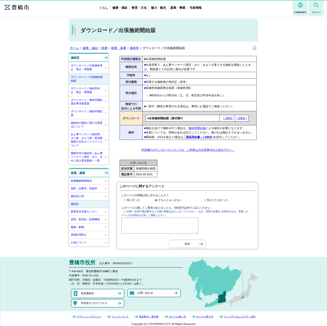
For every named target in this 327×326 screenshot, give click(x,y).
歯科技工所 (77, 196)
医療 (104, 48)
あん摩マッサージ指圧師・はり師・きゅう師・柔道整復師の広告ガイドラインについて (87, 140)
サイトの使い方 (177, 316)
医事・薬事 (118, 48)
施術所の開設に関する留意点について (87, 124)
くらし (103, 7)
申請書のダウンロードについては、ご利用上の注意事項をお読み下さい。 (188, 149)
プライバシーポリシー (89, 316)
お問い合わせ (145, 292)
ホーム (74, 48)
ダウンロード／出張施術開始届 (87, 78)
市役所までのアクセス (94, 303)
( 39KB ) (242, 118)
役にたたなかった (217, 199)
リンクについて (120, 316)
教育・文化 (139, 7)
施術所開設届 (197, 128)
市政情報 (196, 7)
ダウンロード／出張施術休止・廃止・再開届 (87, 67)
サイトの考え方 (204, 316)
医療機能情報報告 (81, 180)
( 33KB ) (228, 118)
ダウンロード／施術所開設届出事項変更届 (87, 101)
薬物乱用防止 (79, 234)
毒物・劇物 (77, 227)
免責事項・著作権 (149, 316)
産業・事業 (177, 7)
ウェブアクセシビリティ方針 (240, 316)
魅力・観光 (158, 7)
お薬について (79, 242)
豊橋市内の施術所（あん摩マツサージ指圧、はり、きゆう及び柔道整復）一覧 (87, 157)
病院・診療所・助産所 (84, 188)
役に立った (133, 199)
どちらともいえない (170, 199)
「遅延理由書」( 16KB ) (198, 137)
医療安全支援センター (84, 211)
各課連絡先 (87, 293)
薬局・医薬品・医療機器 (85, 219)
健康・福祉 (120, 7)
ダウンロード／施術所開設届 (87, 113)
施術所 (134, 48)
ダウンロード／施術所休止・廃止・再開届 (85, 90)
